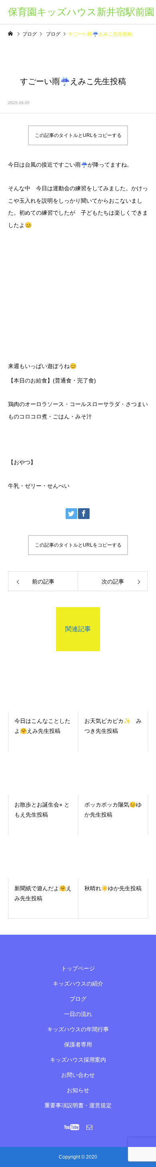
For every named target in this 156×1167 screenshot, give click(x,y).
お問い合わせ (78, 1075)
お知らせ (78, 1090)
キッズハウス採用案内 (78, 1059)
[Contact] (90, 1127)
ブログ (78, 999)
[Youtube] (72, 1127)
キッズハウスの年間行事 (78, 1029)
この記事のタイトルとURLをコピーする (78, 135)
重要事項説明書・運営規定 (78, 1105)
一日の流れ (78, 1014)
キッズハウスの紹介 (78, 983)
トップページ (78, 968)
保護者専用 (78, 1044)
